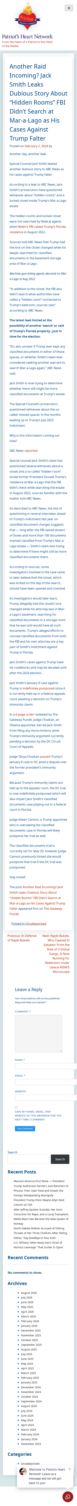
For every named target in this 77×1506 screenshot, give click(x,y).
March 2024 (28, 1429)
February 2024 (30, 1434)
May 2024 (27, 1420)
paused (45, 756)
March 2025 (28, 1373)
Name (20, 1060)
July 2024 (26, 1411)
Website (20, 1091)
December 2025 (31, 1330)
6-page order (24, 714)
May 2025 (27, 1363)
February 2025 (30, 1377)
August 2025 (29, 1349)
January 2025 (29, 1382)
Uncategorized (35, 924)
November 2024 (31, 1392)
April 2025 (27, 1368)
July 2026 (26, 1297)
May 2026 (27, 1307)
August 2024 (29, 1406)
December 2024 (31, 1387)
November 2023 (31, 1444)
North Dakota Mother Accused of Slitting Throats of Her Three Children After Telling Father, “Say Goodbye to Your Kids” (40, 1233)
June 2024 (27, 1415)
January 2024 (29, 1439)
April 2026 (27, 1311)
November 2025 (31, 1335)
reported (30, 451)
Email (20, 1075)
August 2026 (29, 1293)
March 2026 (28, 1316)
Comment (23, 1011)
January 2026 (29, 1326)
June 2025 (27, 1359)
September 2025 (31, 1344)
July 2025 (26, 1354)
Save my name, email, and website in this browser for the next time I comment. (38, 1115)
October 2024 (29, 1396)
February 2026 (30, 1321)
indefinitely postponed (39, 688)
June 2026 (27, 1302)
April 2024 (27, 1425)
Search (12, 1152)
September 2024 (31, 1401)
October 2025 (29, 1340)
